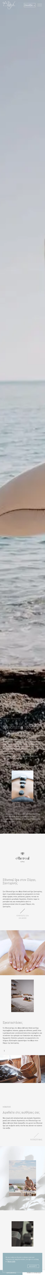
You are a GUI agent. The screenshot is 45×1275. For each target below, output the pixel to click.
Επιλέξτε (29, 5)
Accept (33, 1266)
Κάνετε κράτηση (34, 1273)
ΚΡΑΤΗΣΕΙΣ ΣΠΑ (22, 916)
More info (11, 1261)
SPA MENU (22, 918)
